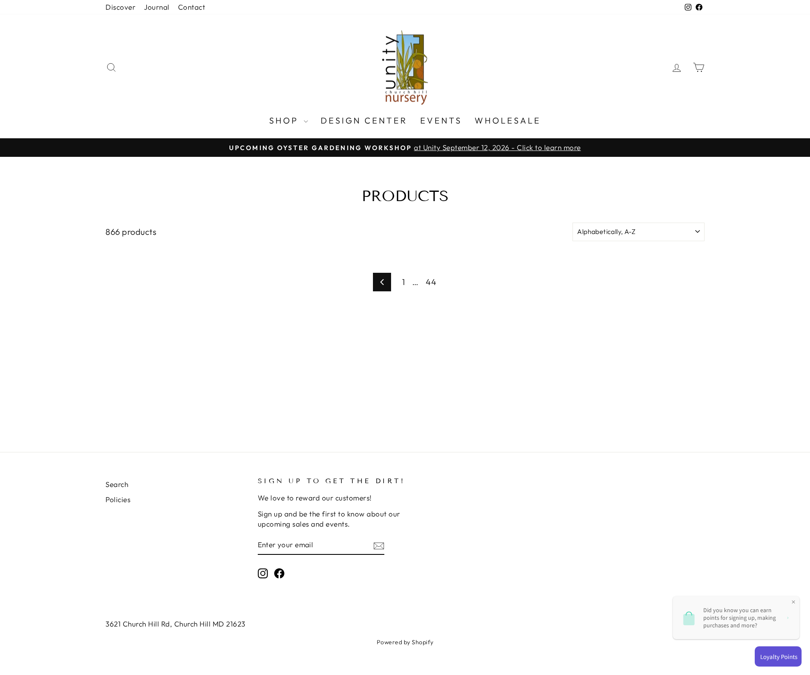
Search (116, 484)
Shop (285, 120)
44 (431, 282)
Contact (191, 7)
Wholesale (508, 120)
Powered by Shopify (405, 642)
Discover (120, 7)
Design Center (364, 120)
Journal (157, 7)
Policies (117, 499)
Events (441, 120)
